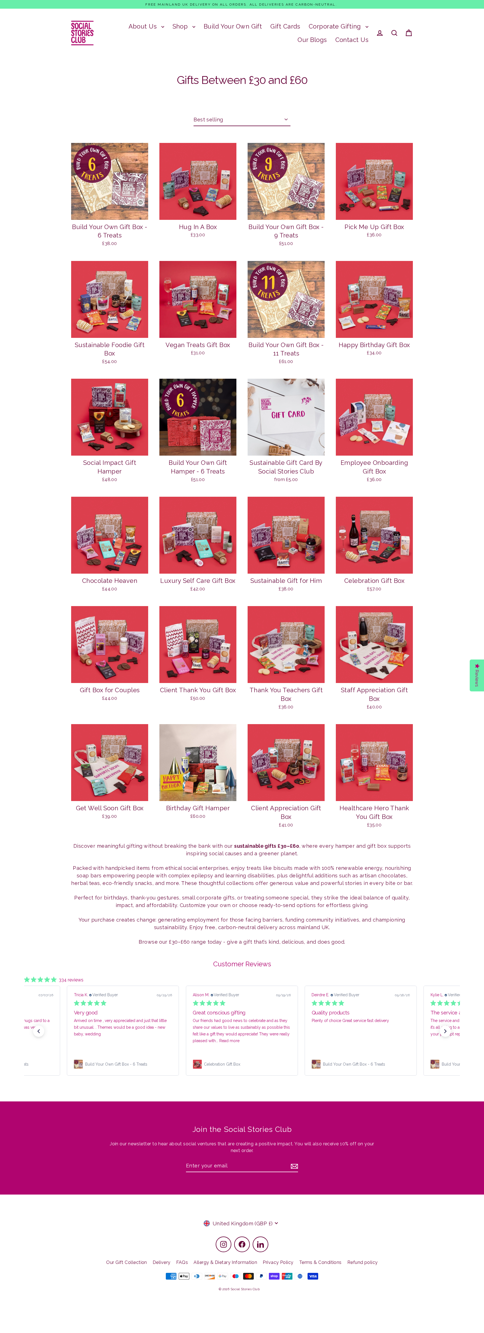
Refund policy (362, 1262)
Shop (181, 26)
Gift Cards (285, 26)
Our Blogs (312, 39)
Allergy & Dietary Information (225, 1262)
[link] (130, 1064)
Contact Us (352, 39)
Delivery (162, 1262)
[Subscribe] (293, 1166)
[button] (38, 1031)
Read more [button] (117, 1040)
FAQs (182, 1262)
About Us (144, 26)
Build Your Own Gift (233, 26)
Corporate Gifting (336, 26)
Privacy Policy (278, 1262)
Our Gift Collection (126, 1262)
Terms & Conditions (320, 1262)
